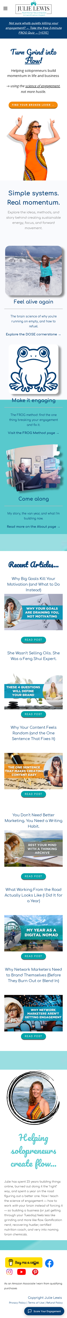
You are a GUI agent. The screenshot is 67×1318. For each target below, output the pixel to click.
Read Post (33, 640)
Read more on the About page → (33, 526)
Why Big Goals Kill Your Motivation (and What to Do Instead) (33, 584)
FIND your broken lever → (33, 104)
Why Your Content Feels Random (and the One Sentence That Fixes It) (34, 733)
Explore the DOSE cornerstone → (33, 334)
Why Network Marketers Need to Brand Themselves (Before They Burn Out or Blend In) (33, 975)
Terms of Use (36, 1303)
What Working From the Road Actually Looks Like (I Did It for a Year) (34, 895)
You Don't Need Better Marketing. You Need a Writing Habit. (33, 821)
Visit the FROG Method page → (33, 433)
